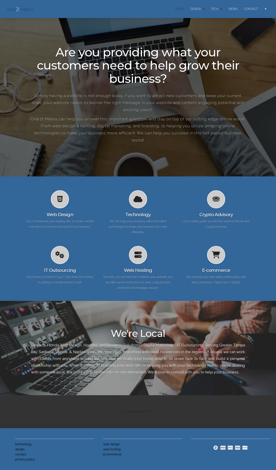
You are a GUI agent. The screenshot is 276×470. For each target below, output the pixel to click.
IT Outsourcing (60, 270)
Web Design (60, 214)
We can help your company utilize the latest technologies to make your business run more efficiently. (138, 227)
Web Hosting (138, 270)
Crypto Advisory (216, 214)
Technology (138, 214)
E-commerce (216, 270)
